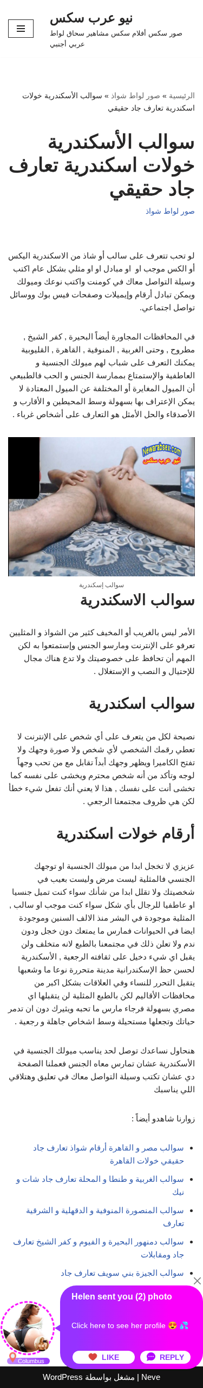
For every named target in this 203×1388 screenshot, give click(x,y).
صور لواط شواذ (135, 95)
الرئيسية (182, 95)
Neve (150, 1377)
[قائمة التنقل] (21, 28)
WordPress (63, 1377)
